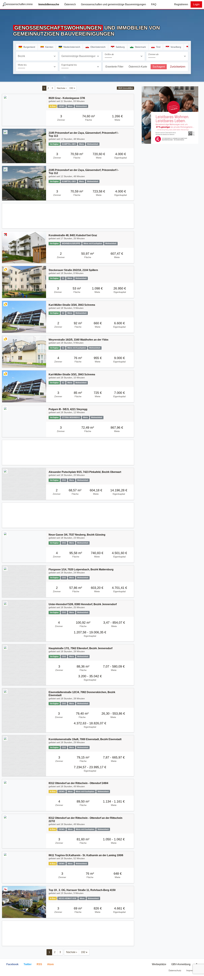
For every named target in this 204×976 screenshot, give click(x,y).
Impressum (192, 970)
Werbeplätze (159, 964)
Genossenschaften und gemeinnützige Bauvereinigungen (113, 4)
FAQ (153, 4)
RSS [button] (39, 964)
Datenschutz (175, 970)
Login (196, 4)
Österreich (70, 4)
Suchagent (159, 66)
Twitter (28, 964)
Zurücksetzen (177, 66)
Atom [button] (50, 964)
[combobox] (37, 56)
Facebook (12, 964)
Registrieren (181, 4)
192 (72, 88)
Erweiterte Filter (114, 66)
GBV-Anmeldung (180, 964)
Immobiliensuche (48, 4)
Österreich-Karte (138, 66)
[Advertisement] (68, 215)
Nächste (62, 88)
